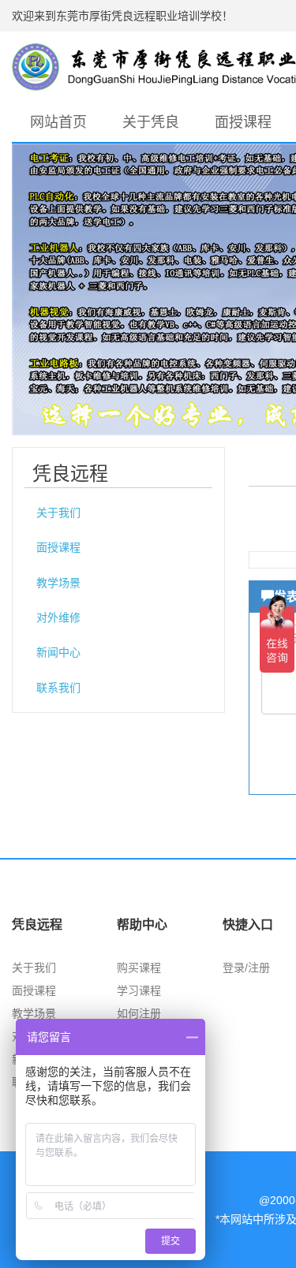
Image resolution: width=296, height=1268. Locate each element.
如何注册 (139, 1013)
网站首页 (58, 122)
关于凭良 (150, 122)
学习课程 (139, 990)
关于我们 (58, 512)
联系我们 (58, 687)
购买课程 (139, 967)
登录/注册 (246, 967)
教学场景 (58, 582)
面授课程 (243, 122)
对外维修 (58, 617)
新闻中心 (58, 652)
